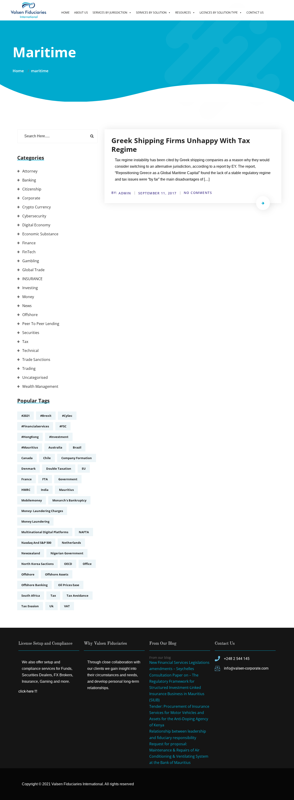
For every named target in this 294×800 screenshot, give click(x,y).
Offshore (30, 314)
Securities (30, 332)
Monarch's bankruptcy (69, 500)
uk (51, 606)
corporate (31, 198)
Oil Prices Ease (68, 585)
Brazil (77, 447)
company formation (76, 458)
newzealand (30, 553)
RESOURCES (183, 12)
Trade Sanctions (36, 359)
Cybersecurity (34, 216)
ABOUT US (81, 12)
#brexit (45, 416)
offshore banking (34, 585)
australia (55, 447)
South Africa (30, 595)
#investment (58, 437)
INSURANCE (32, 278)
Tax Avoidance (77, 595)
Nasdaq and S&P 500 (36, 543)
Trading (29, 368)
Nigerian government (67, 553)
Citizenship (31, 189)
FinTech (29, 251)
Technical (30, 350)
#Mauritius (29, 447)
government (67, 479)
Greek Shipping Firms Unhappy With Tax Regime (180, 145)
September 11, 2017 (157, 193)
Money (28, 296)
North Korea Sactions (37, 564)
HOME (65, 12)
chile (47, 458)
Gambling (30, 260)
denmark (28, 468)
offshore (27, 574)
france (26, 479)
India (44, 490)
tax (53, 595)
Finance (29, 242)
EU (84, 468)
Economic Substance (40, 233)
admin (125, 193)
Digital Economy (36, 224)
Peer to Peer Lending (40, 323)
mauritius (66, 490)
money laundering (35, 521)
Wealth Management (40, 386)
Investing (30, 287)
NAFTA (84, 532)
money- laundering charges (42, 511)
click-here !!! (27, 691)
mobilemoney (31, 500)
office (87, 564)
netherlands (71, 543)
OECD (68, 564)
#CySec (67, 416)
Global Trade (33, 269)
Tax (25, 341)
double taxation (58, 468)
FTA (45, 479)
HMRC (25, 490)
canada (27, 458)
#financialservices (35, 426)
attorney (29, 171)
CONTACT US (255, 12)
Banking (29, 180)
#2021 (25, 416)
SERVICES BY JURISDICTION (110, 12)
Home (19, 70)
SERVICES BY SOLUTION (151, 12)
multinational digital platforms (44, 532)
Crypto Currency (36, 207)
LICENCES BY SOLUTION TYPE (219, 12)
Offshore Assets (56, 574)
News (27, 305)
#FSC (62, 426)
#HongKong (30, 437)
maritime (39, 70)
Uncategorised (35, 377)
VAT (67, 606)
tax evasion (30, 606)
